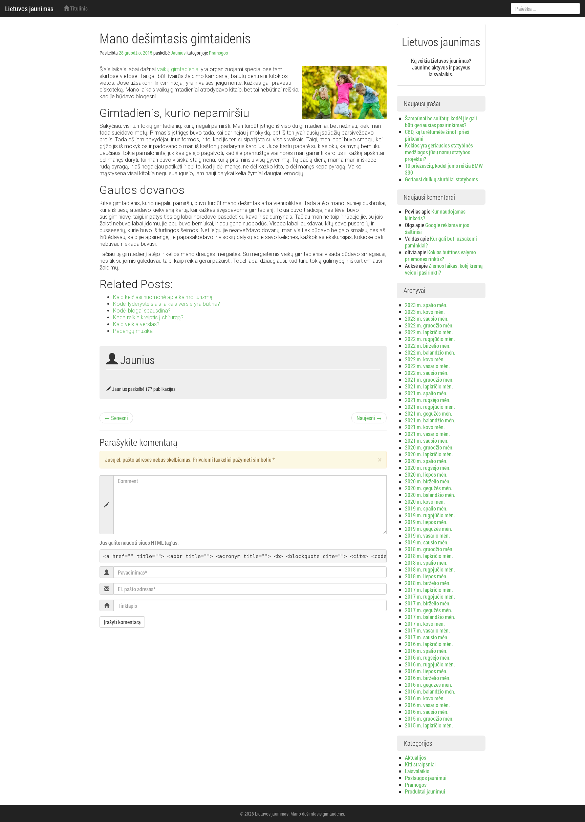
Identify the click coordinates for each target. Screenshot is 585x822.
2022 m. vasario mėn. (427, 365)
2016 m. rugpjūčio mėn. (430, 664)
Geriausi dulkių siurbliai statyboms (441, 179)
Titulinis (78, 8)
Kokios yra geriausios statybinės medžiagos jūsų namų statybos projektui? (439, 152)
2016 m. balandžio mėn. (430, 691)
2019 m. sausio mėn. (427, 542)
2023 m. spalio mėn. (426, 304)
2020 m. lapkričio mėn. (429, 454)
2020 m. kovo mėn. (425, 501)
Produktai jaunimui (425, 791)
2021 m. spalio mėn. (426, 393)
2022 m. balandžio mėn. (430, 352)
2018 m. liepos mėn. (426, 576)
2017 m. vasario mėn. (427, 630)
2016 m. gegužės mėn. (428, 684)
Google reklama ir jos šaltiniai (437, 228)
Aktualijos (415, 757)
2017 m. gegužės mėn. (428, 610)
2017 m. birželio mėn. (428, 603)
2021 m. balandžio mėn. (430, 420)
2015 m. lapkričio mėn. (429, 725)
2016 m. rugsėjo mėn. (428, 657)
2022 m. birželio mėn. (428, 345)
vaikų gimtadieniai (178, 69)
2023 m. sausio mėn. (427, 318)
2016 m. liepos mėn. (426, 671)
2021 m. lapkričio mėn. (429, 386)
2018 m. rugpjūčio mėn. (430, 569)
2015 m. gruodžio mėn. (429, 718)
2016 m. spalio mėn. (426, 650)
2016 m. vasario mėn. (427, 704)
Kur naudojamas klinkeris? (435, 215)
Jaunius (178, 52)
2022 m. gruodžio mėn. (429, 325)
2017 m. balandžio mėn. (430, 616)
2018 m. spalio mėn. (426, 562)
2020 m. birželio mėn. (428, 481)
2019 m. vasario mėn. (427, 535)
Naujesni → (369, 417)
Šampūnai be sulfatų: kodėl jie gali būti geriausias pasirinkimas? (441, 121)
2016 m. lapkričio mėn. (429, 643)
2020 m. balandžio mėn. (430, 494)
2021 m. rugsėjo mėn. (428, 399)
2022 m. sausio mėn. (427, 372)
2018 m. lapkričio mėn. (429, 555)
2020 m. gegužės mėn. (428, 488)
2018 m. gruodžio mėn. (429, 549)
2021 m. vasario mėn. (427, 433)
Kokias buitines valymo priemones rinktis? (440, 255)
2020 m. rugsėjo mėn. (428, 467)
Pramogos (218, 52)
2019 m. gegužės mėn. (428, 528)
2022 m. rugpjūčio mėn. (430, 338)
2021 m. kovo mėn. (425, 426)
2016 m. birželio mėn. (428, 677)
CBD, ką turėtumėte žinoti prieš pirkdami (437, 135)
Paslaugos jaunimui (426, 777)
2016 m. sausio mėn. (427, 711)
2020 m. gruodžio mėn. (429, 447)
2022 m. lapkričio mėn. (429, 332)
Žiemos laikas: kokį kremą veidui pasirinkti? (443, 269)
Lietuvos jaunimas (29, 8)
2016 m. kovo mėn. (425, 698)
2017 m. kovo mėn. (425, 623)
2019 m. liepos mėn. (426, 521)
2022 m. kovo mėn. (425, 359)
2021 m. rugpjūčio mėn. (430, 406)
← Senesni (116, 417)
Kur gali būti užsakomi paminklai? (441, 242)
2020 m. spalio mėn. (426, 460)
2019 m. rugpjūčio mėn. (430, 515)
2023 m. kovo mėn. (425, 311)
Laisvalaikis (417, 771)
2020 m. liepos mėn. (426, 474)
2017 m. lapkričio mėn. (429, 589)
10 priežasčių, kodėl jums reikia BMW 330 (444, 169)
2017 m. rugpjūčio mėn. (430, 596)
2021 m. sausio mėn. (427, 440)
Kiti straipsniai (420, 764)
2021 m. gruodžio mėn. (429, 379)
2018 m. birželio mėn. (428, 582)
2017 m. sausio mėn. (427, 637)
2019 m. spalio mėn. (426, 508)
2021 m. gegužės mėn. (428, 413)
